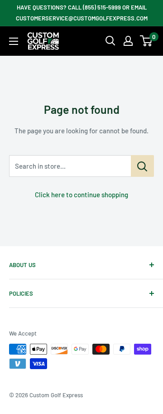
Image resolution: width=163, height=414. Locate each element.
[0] (146, 40)
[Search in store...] (142, 166)
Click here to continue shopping (81, 194)
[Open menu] (13, 41)
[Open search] (110, 41)
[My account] (128, 41)
